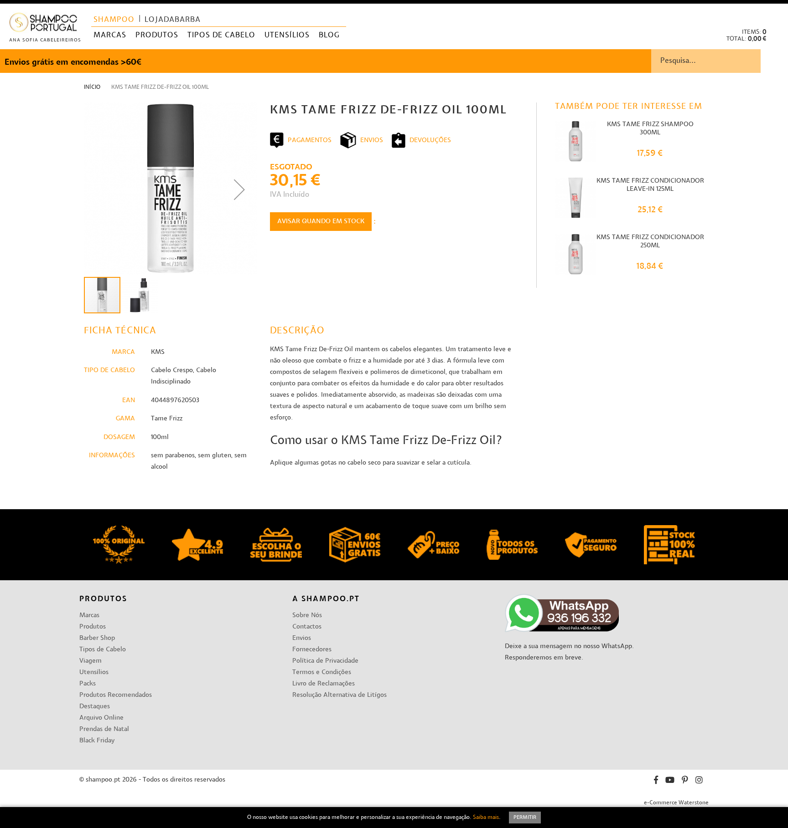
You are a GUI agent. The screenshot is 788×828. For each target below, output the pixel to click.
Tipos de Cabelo (102, 649)
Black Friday (96, 740)
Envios (301, 638)
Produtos (92, 627)
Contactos (306, 627)
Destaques (94, 706)
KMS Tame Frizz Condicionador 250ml (650, 241)
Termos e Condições (321, 672)
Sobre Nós (307, 615)
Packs (87, 684)
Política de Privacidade (325, 661)
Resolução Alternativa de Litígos (339, 695)
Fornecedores (312, 649)
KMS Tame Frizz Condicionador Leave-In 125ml (650, 185)
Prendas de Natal (104, 729)
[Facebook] (656, 781)
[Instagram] (699, 781)
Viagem (90, 661)
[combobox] (719, 61)
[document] (394, 817)
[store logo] (43, 24)
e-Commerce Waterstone (676, 803)
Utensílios (94, 672)
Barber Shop (97, 638)
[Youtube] (670, 781)
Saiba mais (486, 817)
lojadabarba (173, 20)
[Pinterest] (685, 781)
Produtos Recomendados (115, 695)
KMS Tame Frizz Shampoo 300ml (650, 128)
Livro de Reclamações (323, 684)
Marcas (89, 615)
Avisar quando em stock (320, 221)
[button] (773, 14)
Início (92, 87)
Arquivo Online (101, 718)
